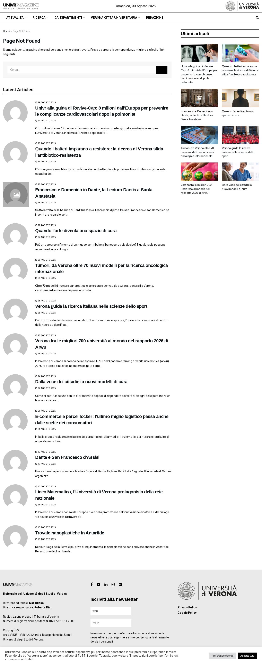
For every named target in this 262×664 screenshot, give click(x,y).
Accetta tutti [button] (247, 655)
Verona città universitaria (114, 17)
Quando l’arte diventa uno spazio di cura (75, 230)
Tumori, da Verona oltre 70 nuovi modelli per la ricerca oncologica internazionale (197, 152)
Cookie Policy (187, 612)
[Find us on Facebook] (91, 584)
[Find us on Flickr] (120, 584)
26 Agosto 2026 (46, 260)
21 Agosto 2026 (46, 411)
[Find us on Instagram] (113, 584)
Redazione (154, 17)
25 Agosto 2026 (46, 300)
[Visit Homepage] (21, 6)
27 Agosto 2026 (46, 225)
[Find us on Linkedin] (105, 584)
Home (6, 31)
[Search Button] (257, 17)
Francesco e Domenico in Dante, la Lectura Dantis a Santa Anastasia (197, 115)
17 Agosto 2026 (46, 452)
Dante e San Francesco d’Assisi (67, 457)
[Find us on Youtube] (98, 584)
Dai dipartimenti (68, 17)
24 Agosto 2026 (46, 376)
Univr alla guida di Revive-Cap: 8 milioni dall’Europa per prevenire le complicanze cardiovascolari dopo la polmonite (199, 74)
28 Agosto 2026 (46, 143)
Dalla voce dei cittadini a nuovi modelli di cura (81, 381)
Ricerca (39, 17)
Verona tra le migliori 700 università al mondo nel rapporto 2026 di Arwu (196, 188)
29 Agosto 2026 (46, 102)
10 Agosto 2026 (46, 527)
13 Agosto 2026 (46, 486)
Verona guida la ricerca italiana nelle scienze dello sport (91, 306)
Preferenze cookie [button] (222, 655)
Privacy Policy (187, 607)
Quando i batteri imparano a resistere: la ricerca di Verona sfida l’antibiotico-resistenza (240, 70)
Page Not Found (21, 31)
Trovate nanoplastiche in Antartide (69, 532)
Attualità (15, 17)
